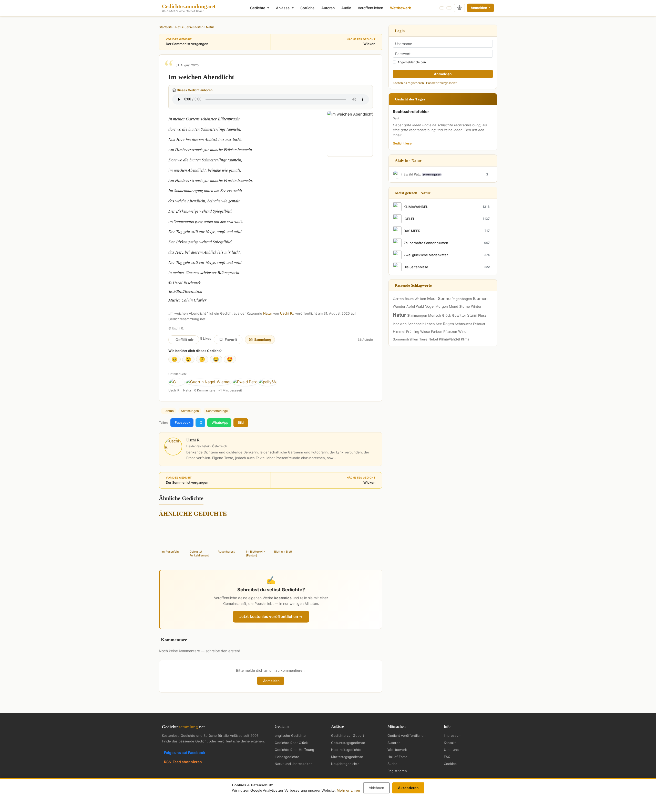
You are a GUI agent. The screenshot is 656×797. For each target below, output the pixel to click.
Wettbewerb (400, 8)
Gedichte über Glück (291, 743)
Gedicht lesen (403, 143)
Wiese (425, 331)
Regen (448, 324)
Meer (432, 298)
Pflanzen (450, 331)
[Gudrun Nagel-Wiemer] (208, 382)
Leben (430, 324)
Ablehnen (376, 788)
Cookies (450, 764)
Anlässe (283, 8)
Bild (241, 422)
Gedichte (258, 8)
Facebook (182, 422)
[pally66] (267, 382)
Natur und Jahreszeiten (294, 764)
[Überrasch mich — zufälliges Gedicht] (459, 8)
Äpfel (410, 306)
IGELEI (409, 219)
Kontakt (450, 743)
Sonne (444, 298)
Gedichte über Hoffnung (294, 750)
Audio (346, 8)
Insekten (400, 324)
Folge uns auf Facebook (184, 752)
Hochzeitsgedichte (346, 750)
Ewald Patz (412, 174)
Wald (420, 306)
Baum (409, 299)
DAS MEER (412, 231)
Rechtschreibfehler (411, 111)
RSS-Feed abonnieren (183, 762)
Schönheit (416, 324)
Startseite (166, 27)
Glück (446, 315)
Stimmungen (190, 411)
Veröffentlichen (370, 8)
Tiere (423, 339)
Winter (476, 306)
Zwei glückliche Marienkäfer (426, 255)
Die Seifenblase (416, 267)
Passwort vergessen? (441, 83)
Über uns (451, 750)
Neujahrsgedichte (345, 764)
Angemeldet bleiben (411, 62)
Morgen (441, 306)
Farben (436, 331)
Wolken (420, 299)
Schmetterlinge (217, 411)
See (439, 324)
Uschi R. (286, 313)
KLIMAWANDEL (416, 207)
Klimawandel (449, 339)
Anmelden (479, 8)
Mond (453, 306)
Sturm (472, 315)
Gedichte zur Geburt (347, 735)
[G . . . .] (176, 382)
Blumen (480, 298)
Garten (398, 299)
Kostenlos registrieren (408, 83)
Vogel (429, 306)
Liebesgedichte (287, 757)
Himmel (399, 331)
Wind (462, 331)
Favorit (231, 339)
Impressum (452, 735)
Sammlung (262, 339)
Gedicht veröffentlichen (406, 735)
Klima (465, 339)
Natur (210, 27)
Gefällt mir (185, 339)
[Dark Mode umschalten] (441, 7)
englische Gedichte (290, 735)
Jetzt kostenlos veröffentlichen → (271, 616)
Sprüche (307, 8)
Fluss (482, 315)
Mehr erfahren (348, 790)
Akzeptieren (408, 788)
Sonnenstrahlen (405, 339)
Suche (392, 764)
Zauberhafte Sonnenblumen (426, 243)
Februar (479, 324)
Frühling (412, 331)
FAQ (447, 757)
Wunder (399, 306)
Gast (396, 118)
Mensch (434, 315)
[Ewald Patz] (244, 382)
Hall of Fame (397, 757)
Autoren (328, 8)
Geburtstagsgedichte (348, 743)
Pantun (168, 411)
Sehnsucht (463, 324)
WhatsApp (220, 422)
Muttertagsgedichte (347, 757)
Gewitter (459, 315)
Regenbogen (462, 299)
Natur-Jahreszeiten (189, 27)
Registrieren (397, 771)
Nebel (433, 339)
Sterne (464, 306)
